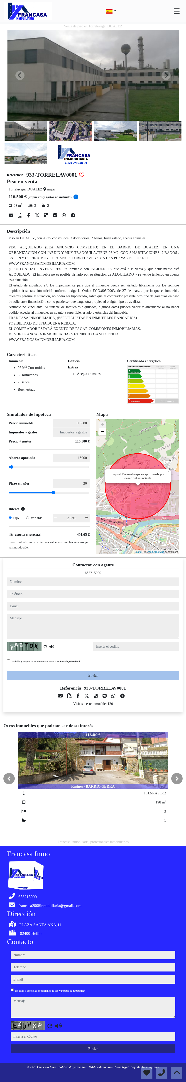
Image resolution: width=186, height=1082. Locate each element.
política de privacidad (68, 661)
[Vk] (55, 215)
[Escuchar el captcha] (51, 646)
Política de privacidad (73, 1067)
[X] (38, 215)
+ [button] (102, 425)
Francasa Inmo (47, 1067)
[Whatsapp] (64, 215)
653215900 (93, 573)
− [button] (102, 431)
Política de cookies (101, 1067)
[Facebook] (29, 215)
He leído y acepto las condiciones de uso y (46, 661)
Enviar (93, 675)
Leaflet (138, 551)
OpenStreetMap (155, 551)
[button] (9, 778)
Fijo (16, 518)
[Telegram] (73, 215)
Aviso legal (122, 1067)
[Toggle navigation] (176, 11)
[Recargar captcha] (45, 646)
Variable (36, 518)
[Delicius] (46, 215)
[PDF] (21, 215)
